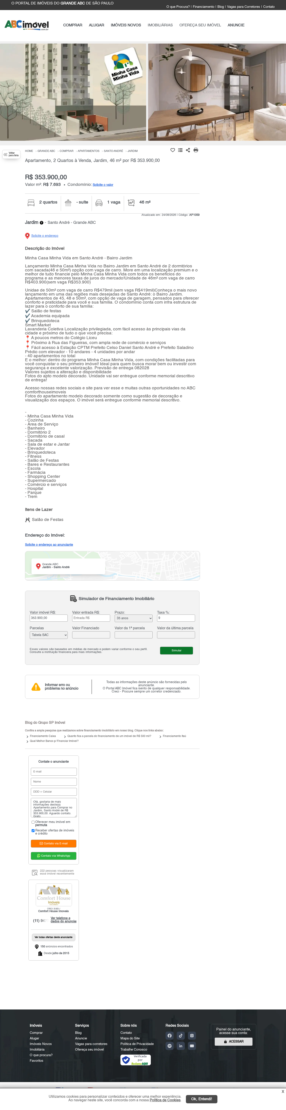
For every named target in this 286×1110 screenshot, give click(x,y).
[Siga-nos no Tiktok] (181, 1036)
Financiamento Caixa (43, 736)
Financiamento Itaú (174, 736)
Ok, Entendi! (201, 1099)
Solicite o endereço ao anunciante (49, 544)
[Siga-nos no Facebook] (170, 1036)
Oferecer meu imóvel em (52, 823)
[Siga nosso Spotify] (170, 1046)
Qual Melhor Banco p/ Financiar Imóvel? (54, 741)
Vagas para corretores (91, 1044)
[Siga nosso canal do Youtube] (192, 1046)
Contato (269, 6)
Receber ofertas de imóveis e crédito (54, 832)
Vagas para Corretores (243, 6)
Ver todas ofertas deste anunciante (53, 937)
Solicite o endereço (44, 235)
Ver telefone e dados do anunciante (64, 920)
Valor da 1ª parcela (130, 628)
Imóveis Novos (41, 1044)
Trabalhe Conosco (133, 1049)
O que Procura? (178, 6)
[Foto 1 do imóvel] (73, 92)
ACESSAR (236, 1041)
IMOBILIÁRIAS (160, 25)
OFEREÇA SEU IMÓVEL (200, 25)
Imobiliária (37, 1049)
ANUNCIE (236, 25)
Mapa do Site (130, 1038)
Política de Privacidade (137, 1044)
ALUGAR (96, 25)
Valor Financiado (85, 628)
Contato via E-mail (55, 843)
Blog (220, 6)
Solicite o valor (103, 185)
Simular (176, 650)
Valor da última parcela (175, 628)
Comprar (36, 1032)
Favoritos (36, 1060)
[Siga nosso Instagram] (192, 1036)
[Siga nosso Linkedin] (181, 1046)
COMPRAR (72, 25)
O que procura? (41, 1055)
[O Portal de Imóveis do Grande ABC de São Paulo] (26, 29)
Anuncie (81, 1038)
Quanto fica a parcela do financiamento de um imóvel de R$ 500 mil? (109, 736)
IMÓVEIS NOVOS (126, 25)
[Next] (280, 93)
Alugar (34, 1038)
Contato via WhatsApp (55, 855)
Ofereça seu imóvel (89, 1049)
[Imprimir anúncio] (196, 150)
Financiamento (203, 6)
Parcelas (37, 628)
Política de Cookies (165, 1100)
